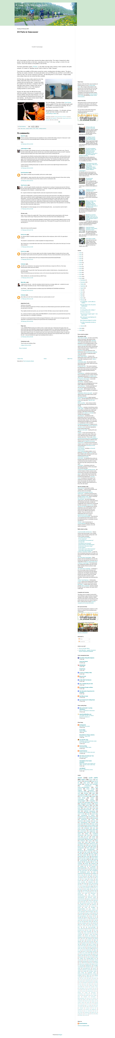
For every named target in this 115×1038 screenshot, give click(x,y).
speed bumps (81, 972)
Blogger (60, 1034)
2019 (80, 260)
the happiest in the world (89, 441)
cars (79, 793)
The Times (87, 925)
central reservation (87, 931)
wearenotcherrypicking (83, 838)
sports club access (82, 948)
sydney (89, 920)
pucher (85, 880)
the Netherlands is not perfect (84, 498)
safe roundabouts (94, 870)
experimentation (90, 991)
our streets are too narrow (84, 537)
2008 (80, 330)
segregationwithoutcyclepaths (84, 809)
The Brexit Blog (83, 746)
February (82, 299)
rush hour (86, 836)
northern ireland (81, 1002)
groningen (87, 802)
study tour (95, 821)
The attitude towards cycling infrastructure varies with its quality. (90, 138)
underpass (93, 863)
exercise (83, 991)
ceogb (86, 907)
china (95, 931)
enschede (90, 961)
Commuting (80, 465)
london (92, 797)
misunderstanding (81, 896)
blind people (86, 889)
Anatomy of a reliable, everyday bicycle (91, 190)
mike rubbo (91, 894)
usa (89, 818)
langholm (85, 996)
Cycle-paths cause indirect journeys (87, 549)
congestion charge (94, 986)
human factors (94, 857)
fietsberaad (84, 876)
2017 (80, 264)
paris (88, 941)
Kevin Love (23, 234)
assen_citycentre (92, 845)
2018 (80, 262)
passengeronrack (86, 968)
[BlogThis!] (33, 126)
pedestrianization (81, 898)
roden (93, 1005)
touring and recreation (91, 784)
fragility (79, 891)
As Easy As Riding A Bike (85, 672)
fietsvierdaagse (90, 911)
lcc (87, 869)
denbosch (82, 840)
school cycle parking (82, 900)
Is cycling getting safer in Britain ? (87, 310)
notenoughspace (81, 897)
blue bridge (88, 874)
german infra (93, 891)
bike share (23, 128)
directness (92, 791)
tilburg (95, 949)
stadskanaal (93, 1009)
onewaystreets (81, 918)
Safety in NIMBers (83, 731)
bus (97, 839)
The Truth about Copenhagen (84, 557)
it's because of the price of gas (85, 546)
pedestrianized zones (83, 515)
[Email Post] (29, 126)
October (82, 284)
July (81, 290)
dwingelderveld (81, 937)
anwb (83, 979)
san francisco (95, 1006)
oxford (93, 1002)
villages (94, 873)
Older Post (69, 358)
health (86, 842)
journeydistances (83, 915)
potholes (92, 942)
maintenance (84, 819)
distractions (93, 935)
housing (85, 914)
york (93, 952)
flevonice (85, 962)
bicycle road (81, 846)
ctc (87, 866)
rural (94, 805)
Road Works (80, 458)
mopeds (89, 896)
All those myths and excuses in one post (90, 128)
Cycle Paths (80, 388)
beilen (92, 981)
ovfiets (37, 128)
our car (86, 918)
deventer (94, 890)
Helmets (79, 522)
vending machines (42, 128)
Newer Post (20, 358)
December (82, 280)
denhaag (84, 961)
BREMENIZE (82, 665)
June (81, 292)
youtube (86, 1015)
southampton (80, 1009)
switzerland (80, 873)
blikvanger (91, 982)
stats (93, 793)
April (81, 296)
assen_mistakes (94, 853)
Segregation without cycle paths (85, 393)
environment (83, 831)
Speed (79, 473)
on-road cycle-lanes (82, 870)
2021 (80, 256)
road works (86, 808)
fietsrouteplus (95, 856)
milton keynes (91, 999)
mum (93, 877)
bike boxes (89, 955)
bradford (81, 958)
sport (94, 872)
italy (83, 995)
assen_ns (96, 887)
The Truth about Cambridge (84, 568)
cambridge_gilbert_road (91, 958)
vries (83, 976)
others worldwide (85, 585)
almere (79, 979)
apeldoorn (94, 954)
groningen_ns (87, 913)
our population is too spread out (86, 540)
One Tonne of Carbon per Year (86, 755)
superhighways (83, 822)
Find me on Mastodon (83, 632)
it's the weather (82, 547)
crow (90, 890)
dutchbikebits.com (82, 816)
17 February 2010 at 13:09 (27, 247)
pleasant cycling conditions (89, 825)
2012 (80, 274)
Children (80, 432)
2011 (80, 276)
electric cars (86, 910)
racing (92, 799)
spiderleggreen (24, 148)
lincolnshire (89, 940)
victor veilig (87, 1013)
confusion (86, 986)
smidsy (89, 900)
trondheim (80, 975)
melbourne (85, 917)
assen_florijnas (81, 904)
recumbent (91, 790)
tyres (90, 923)
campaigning (81, 794)
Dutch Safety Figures (82, 356)
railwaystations (82, 800)
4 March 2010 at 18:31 (26, 345)
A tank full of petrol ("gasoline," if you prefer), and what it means (91, 228)
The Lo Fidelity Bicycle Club (86, 683)
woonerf (90, 924)
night (81, 852)
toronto (79, 951)
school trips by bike (92, 945)
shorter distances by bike (92, 843)
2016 (80, 266)
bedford (86, 928)
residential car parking (86, 969)
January (82, 326)
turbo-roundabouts (83, 923)
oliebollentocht (89, 966)
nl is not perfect (84, 796)
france (96, 911)
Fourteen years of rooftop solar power (87, 752)
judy (88, 814)
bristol (95, 928)
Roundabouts (81, 415)
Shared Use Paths (82, 506)
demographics (81, 847)
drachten (84, 989)
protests (94, 968)
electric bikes (86, 856)
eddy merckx (89, 989)
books (86, 957)
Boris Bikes (80, 584)
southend (87, 1009)
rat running (90, 880)
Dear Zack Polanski (83, 757)
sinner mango (90, 788)
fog (95, 991)
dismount (86, 935)
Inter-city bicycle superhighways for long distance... (88, 318)
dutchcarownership (82, 867)
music (96, 850)
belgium (96, 981)
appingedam (88, 979)
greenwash (93, 992)
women (84, 924)
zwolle (94, 903)
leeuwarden (93, 996)
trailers (84, 901)
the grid (94, 920)
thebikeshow (87, 1012)
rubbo (85, 1006)
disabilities (93, 907)
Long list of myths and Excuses (85, 531)
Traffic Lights (81, 408)
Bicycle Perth (82, 676)
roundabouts (81, 843)
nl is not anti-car (83, 859)
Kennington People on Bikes (86, 687)
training (85, 883)
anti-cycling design (87, 865)
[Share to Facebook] (36, 126)
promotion (89, 806)
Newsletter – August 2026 (84, 736)
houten (86, 893)
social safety (95, 814)
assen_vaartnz (83, 855)
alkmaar (94, 978)
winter (96, 794)
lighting (91, 876)
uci (82, 1013)
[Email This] (31, 126)
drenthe (80, 802)
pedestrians (80, 821)
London (79, 581)
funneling (81, 913)
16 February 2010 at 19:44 (27, 168)
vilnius (92, 1013)
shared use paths (81, 947)
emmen (95, 989)
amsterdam (86, 828)
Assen (90, 452)
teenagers (86, 853)
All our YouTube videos (84, 648)
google (86, 992)
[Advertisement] (45, 353)
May (81, 294)
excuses (96, 802)
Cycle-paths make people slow (86, 550)
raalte (79, 969)
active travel (83, 978)
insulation (94, 993)
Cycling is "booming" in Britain (84, 551)
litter (95, 915)
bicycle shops (81, 874)
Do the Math (82, 730)
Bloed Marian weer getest (84, 726)
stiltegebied (90, 881)
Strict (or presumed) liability (84, 516)
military (94, 940)
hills (84, 869)
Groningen (84, 452)
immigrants (90, 938)
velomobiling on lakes (51, 113)
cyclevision (80, 934)
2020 (80, 258)
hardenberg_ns (81, 993)
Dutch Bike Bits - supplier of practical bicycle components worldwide (87, 651)
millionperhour (88, 965)
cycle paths (93, 778)
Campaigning (81, 373)
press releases (81, 826)
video (83, 780)
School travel (81, 442)
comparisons (87, 785)
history (87, 805)
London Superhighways (83, 580)
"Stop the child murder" (84, 379)
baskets (96, 865)
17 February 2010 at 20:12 (27, 290)
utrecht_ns (85, 951)
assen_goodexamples (83, 787)
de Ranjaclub (82, 725)
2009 (80, 328)
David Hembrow (25, 172)
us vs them (84, 884)
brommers (86, 906)
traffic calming (88, 921)
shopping (88, 821)
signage (94, 812)
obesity (91, 879)
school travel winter (82, 945)
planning (86, 781)
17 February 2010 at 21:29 (27, 298)
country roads (86, 932)
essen (79, 991)
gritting (87, 812)
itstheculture (93, 893)
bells (84, 955)
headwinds (94, 913)
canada (27, 128)
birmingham (85, 982)
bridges (86, 833)
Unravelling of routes (82, 397)
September (83, 286)
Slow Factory (24, 185)
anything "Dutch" (85, 496)
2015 (80, 268)
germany (80, 849)
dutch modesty (92, 908)
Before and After (81, 403)
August (82, 288)
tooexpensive (88, 873)
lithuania (88, 998)
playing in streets (89, 898)
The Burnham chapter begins (85, 747)
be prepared (86, 981)
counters (85, 959)
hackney (79, 893)
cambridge (92, 800)
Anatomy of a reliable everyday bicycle (86, 469)
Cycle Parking (81, 448)
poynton (83, 1003)
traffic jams (95, 921)
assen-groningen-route (87, 887)
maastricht (94, 998)
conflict (94, 846)
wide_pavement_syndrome (85, 903)
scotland (84, 971)
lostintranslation (92, 816)
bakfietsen (94, 904)
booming (91, 957)
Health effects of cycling (83, 456)
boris (94, 828)
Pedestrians (80, 350)
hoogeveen (80, 914)
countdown (90, 988)
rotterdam (94, 969)
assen (80, 778)
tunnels (86, 863)
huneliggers (81, 806)
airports (89, 978)
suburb (93, 836)
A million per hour (82, 366)
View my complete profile (83, 1025)
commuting (81, 799)
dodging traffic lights (93, 829)
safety (93, 796)
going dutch (80, 823)
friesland (79, 992)
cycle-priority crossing (93, 959)
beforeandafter (81, 839)
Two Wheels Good (83, 696)
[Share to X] (35, 126)
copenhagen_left (82, 988)
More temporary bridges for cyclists (88, 320)
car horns (80, 985)
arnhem (93, 979)
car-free (92, 906)
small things (81, 797)
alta (84, 927)
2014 (80, 270)
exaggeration (92, 831)
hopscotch (88, 993)
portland (91, 918)
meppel (79, 999)
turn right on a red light (88, 412)
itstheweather (80, 894)
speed (79, 833)
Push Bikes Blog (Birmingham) (86, 657)
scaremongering (81, 523)
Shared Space (81, 499)
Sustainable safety (82, 362)
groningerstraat (90, 849)
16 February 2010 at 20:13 (27, 180)
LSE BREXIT (82, 768)
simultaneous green (85, 872)
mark (34, 128)
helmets (30, 128)
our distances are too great (85, 543)
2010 (80, 278)
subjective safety (82, 791)
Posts (81, 639)
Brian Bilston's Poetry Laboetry (87, 734)
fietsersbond (80, 832)
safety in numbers (92, 944)
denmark (94, 866)
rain (95, 898)
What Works (80, 381)
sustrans (80, 853)
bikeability (96, 955)
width (79, 924)
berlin (91, 928)
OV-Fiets (35, 66)
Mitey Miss (23, 282)
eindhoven (80, 910)
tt (97, 901)
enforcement (93, 867)
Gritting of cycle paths (82, 430)
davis (95, 988)
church (85, 985)
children (80, 790)
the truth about (81, 921)
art (97, 979)
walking (96, 1013)
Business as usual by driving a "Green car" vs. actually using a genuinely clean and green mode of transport (92, 217)
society (93, 832)
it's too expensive (82, 539)
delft (80, 961)
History (79, 398)
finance (79, 869)
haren (79, 938)
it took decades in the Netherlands (86, 544)
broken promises (82, 829)
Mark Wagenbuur (53, 118)
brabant (96, 957)
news (88, 832)
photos (89, 794)
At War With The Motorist (85, 680)
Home (45, 358)
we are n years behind (86, 952)
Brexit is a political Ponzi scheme (86, 769)
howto (88, 835)
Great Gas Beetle (83, 661)
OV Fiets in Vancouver (85, 312)
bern (80, 982)
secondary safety (92, 971)
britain (91, 779)
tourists (79, 1013)
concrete (79, 959)
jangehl (86, 995)
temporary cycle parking (83, 973)
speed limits (94, 947)
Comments (82, 641)
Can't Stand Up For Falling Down (87, 699)
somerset (84, 920)
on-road (94, 966)
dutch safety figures (91, 847)
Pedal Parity (82, 669)
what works (86, 782)
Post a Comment (23, 348)
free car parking (86, 891)
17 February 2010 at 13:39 (27, 277)
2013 (80, 272)
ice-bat (90, 914)
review (93, 808)
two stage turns (88, 975)
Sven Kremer (68, 102)
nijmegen (79, 941)
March (82, 298)
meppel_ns (85, 999)
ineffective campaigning (89, 811)
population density (85, 942)
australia (93, 822)
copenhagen (84, 890)
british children (90, 839)
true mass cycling (91, 901)
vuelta (89, 884)
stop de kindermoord (88, 1010)
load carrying (93, 869)
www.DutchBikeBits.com (85, 714)
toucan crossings (92, 973)
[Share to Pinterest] (38, 126)
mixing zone (94, 1000)
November (82, 282)
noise (90, 859)
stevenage (80, 1010)
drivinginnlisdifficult (81, 908)
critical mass (93, 932)
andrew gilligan (91, 886)
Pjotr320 (23, 136)
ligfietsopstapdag (81, 998)
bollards (96, 982)
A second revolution (82, 345)
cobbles (90, 985)
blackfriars (81, 957)
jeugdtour (96, 914)
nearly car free (90, 505)
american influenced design (85, 954)
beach (80, 889)
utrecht (79, 865)
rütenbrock (84, 944)
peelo (92, 941)
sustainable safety (91, 972)
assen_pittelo (80, 928)
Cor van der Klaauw (82, 886)
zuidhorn (88, 976)
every (80, 962)
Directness (80, 407)
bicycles (86, 793)
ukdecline (94, 923)
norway (94, 896)
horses (83, 938)
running (89, 1006)
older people (87, 852)
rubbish (79, 971)
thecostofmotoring (87, 949)
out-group (95, 859)
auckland (81, 981)
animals (93, 838)
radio (88, 1003)
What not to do (81, 488)
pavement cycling (92, 897)
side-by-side (93, 860)
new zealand (85, 879)
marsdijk (79, 917)
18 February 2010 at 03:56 (27, 321)
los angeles (88, 877)
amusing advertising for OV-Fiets (60, 116)
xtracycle (94, 884)
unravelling (83, 818)
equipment (96, 961)
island (79, 995)
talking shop (83, 845)
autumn (87, 904)
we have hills (82, 541)
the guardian (87, 862)
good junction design (84, 857)
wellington (81, 1015)
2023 (80, 252)
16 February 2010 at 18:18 (27, 144)
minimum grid (87, 1000)
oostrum (87, 1002)
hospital (96, 962)
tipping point (93, 1012)
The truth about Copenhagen (89, 179)
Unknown (23, 264)
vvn (78, 952)
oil (84, 941)
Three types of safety (90, 238)
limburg (90, 915)
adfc (97, 952)
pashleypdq (80, 812)
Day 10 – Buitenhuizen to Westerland (87, 710)
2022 (80, 254)
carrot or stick (81, 814)
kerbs (79, 996)
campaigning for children (88, 815)
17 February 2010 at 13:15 (27, 259)
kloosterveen (81, 850)
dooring (79, 989)
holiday (87, 823)
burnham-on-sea (81, 930)
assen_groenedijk (91, 927)
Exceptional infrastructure (83, 424)
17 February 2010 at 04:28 (27, 208)
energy (90, 840)
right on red (87, 1005)
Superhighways (81, 386)
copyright (79, 932)
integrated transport (86, 803)
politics (94, 852)
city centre (88, 846)
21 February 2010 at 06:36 (27, 336)
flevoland (94, 937)
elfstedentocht (88, 937)
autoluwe (79, 955)
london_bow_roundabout (84, 964)
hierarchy (91, 962)
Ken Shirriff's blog (83, 739)
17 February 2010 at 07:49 (27, 230)
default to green (88, 934)
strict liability (90, 948)
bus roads (89, 930)
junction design (93, 995)
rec (91, 1003)
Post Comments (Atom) (28, 361)
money (93, 819)
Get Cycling (83, 308)
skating (88, 947)
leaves (83, 940)
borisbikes (80, 906)
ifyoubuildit (95, 818)
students (80, 862)
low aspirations (89, 850)
